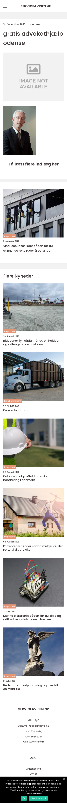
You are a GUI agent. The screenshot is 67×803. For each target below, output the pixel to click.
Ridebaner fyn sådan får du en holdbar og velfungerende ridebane (31, 342)
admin (36, 24)
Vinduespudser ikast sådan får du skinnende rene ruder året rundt (28, 248)
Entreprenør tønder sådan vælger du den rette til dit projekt (33, 547)
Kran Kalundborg (12, 401)
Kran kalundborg (15, 410)
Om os (33, 773)
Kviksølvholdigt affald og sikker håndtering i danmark (26, 478)
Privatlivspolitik (38, 798)
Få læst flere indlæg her (33, 164)
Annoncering (33, 768)
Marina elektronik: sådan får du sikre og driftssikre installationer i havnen (32, 617)
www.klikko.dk (36, 741)
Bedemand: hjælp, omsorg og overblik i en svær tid (31, 687)
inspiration (9, 236)
